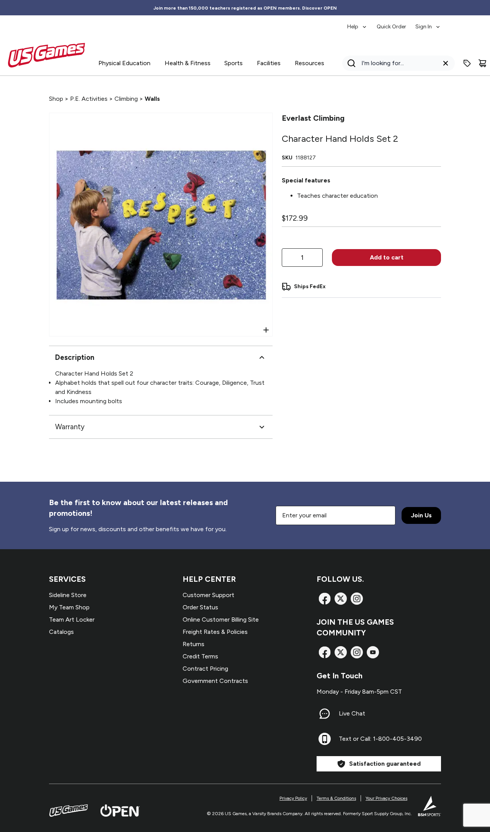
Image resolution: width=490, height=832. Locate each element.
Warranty (70, 426)
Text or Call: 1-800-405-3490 (380, 738)
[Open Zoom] (266, 330)
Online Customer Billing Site (221, 619)
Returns (193, 644)
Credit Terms (200, 656)
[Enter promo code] (467, 63)
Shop (56, 98)
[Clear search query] (445, 63)
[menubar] (394, 23)
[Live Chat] (325, 714)
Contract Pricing (205, 668)
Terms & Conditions (336, 798)
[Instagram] (357, 599)
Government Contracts (215, 680)
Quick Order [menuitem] (391, 26)
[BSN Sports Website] (429, 806)
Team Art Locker (72, 619)
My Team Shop (69, 607)
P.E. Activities (89, 98)
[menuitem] (357, 23)
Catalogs (61, 631)
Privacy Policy (293, 798)
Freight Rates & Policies (215, 631)
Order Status (200, 607)
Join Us (421, 515)
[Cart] (482, 63)
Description (74, 357)
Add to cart (386, 257)
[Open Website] (120, 810)
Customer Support (208, 595)
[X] (341, 599)
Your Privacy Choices (386, 798)
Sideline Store (68, 595)
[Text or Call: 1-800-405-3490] (325, 739)
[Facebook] (325, 599)
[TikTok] (373, 652)
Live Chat (352, 713)
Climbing (126, 98)
